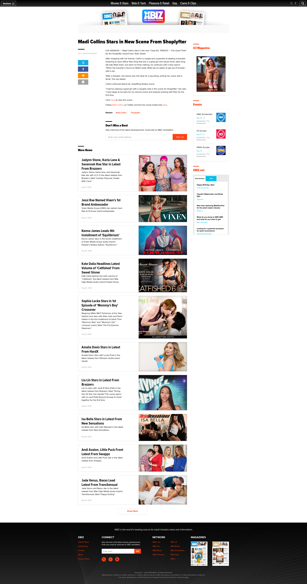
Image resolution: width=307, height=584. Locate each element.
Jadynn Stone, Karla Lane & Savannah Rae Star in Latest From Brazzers (101, 164)
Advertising (83, 546)
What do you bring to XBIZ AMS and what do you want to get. (210, 218)
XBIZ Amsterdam (205, 114)
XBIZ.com (156, 542)
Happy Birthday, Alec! (205, 185)
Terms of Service (178, 577)
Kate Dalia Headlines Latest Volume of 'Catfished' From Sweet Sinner (101, 268)
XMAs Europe (203, 147)
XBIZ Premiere (158, 554)
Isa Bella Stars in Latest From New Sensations (102, 421)
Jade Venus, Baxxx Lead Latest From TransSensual (100, 482)
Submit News (83, 542)
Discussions (199, 178)
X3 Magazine (201, 48)
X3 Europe (202, 130)
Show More (132, 511)
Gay (174, 3)
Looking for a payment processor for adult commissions (210, 229)
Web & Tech (139, 3)
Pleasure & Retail (159, 3)
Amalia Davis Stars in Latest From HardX (101, 349)
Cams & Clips (188, 3)
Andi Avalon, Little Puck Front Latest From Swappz (102, 451)
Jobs (211, 178)
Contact (81, 550)
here (113, 99)
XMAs (172, 558)
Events (197, 104)
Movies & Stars (119, 3)
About (80, 554)
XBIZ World (157, 550)
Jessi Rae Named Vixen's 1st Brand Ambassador (101, 202)
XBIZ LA (173, 542)
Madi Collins (118, 104)
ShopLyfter (135, 112)
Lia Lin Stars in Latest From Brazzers (100, 382)
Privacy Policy (83, 558)
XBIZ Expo (174, 554)
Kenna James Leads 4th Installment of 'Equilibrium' (100, 233)
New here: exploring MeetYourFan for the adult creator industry (210, 206)
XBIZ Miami (175, 546)
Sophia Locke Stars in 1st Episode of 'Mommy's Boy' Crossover (100, 305)
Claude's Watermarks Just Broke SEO (210, 195)
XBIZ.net (198, 170)
